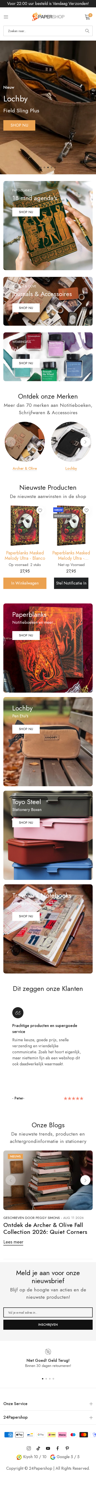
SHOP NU (19, 120)
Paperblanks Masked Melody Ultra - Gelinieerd (71, 555)
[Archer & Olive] (25, 442)
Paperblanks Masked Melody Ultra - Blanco (25, 555)
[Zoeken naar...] (87, 31)
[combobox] (48, 31)
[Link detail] (48, 225)
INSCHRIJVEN (48, 1324)
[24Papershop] (48, 16)
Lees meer (13, 1242)
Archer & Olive (25, 468)
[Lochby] (71, 442)
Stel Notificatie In (71, 583)
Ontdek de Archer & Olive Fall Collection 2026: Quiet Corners (45, 1228)
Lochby (71, 468)
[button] (41, 167)
